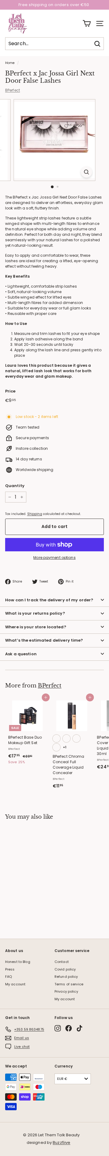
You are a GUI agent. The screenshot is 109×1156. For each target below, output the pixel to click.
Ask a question (21, 654)
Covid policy (65, 969)
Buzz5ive (61, 1142)
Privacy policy (66, 991)
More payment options (54, 557)
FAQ (8, 976)
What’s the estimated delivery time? (44, 640)
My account (15, 984)
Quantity (15, 486)
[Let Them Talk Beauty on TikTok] (79, 1028)
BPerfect (12, 90)
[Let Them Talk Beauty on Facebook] (68, 1028)
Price (10, 391)
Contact (61, 961)
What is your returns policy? (35, 613)
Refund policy (66, 976)
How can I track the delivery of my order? (49, 600)
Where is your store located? (35, 627)
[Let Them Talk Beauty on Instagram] (57, 1028)
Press (10, 969)
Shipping (34, 514)
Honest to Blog (17, 961)
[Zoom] (86, 172)
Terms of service (68, 984)
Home (10, 63)
